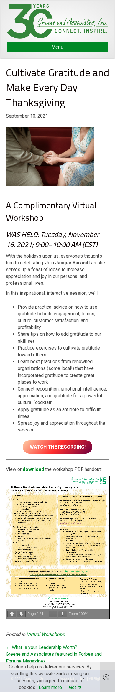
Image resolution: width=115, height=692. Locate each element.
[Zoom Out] (53, 614)
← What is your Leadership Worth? (41, 647)
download (33, 469)
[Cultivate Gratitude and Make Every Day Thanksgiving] (50, 156)
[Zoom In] (62, 614)
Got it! (75, 687)
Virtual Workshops (46, 634)
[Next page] (21, 614)
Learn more (50, 687)
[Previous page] (11, 614)
